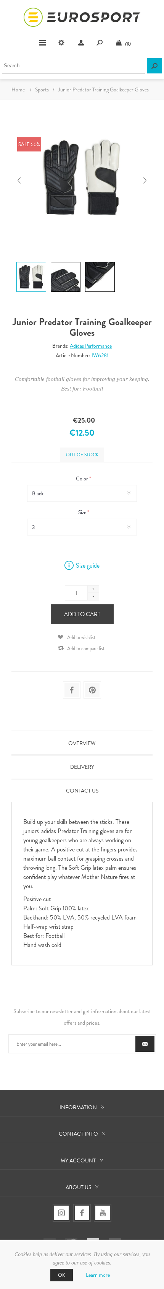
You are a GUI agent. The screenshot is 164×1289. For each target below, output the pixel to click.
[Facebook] (82, 1213)
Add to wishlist (81, 637)
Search (154, 65)
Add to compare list (86, 648)
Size (82, 512)
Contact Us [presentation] (82, 790)
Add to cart (82, 614)
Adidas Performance (91, 346)
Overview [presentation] (82, 743)
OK (61, 1275)
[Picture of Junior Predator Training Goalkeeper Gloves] (31, 262)
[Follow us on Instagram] (61, 1213)
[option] (30, 263)
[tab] (82, 743)
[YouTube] (102, 1213)
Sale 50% (29, 144)
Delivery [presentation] (82, 767)
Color (82, 478)
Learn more (98, 1275)
